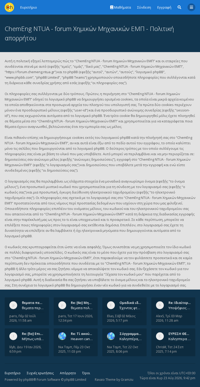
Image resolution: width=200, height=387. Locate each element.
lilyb (12, 347)
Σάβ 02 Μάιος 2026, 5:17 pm (121, 318)
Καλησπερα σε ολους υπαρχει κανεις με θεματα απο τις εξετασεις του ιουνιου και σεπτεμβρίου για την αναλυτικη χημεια (179, 338)
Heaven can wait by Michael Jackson (82, 338)
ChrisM (161, 347)
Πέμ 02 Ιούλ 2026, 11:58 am (22, 318)
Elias (110, 316)
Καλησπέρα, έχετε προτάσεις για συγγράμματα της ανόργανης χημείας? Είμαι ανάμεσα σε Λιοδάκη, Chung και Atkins (131, 338)
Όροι (86, 373)
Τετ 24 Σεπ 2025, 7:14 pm (170, 349)
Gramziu (127, 379)
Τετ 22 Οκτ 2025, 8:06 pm (122, 349)
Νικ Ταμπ (65, 347)
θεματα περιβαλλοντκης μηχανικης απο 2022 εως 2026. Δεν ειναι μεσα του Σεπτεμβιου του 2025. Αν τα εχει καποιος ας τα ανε (33, 307)
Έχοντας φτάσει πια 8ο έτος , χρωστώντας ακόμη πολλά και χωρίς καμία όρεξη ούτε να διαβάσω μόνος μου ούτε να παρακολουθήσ (131, 307)
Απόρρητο (68, 373)
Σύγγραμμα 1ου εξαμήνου (141, 333)
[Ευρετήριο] (9, 7)
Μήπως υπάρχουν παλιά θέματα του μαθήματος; (33, 338)
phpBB (28, 379)
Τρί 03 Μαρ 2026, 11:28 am (169, 318)
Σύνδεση (144, 7)
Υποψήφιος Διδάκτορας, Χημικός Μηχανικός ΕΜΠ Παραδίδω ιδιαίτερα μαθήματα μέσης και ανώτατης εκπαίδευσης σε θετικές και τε (179, 307)
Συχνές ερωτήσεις (40, 373)
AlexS (160, 316)
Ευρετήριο (13, 373)
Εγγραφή (164, 7)
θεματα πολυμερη (82, 307)
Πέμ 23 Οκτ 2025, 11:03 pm (74, 349)
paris (13, 316)
